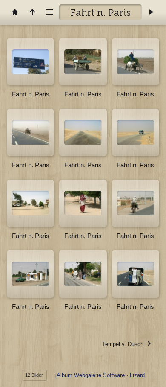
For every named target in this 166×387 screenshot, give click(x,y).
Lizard (137, 375)
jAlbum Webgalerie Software (90, 375)
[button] (13, 374)
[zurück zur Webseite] (15, 12)
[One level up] (32, 12)
